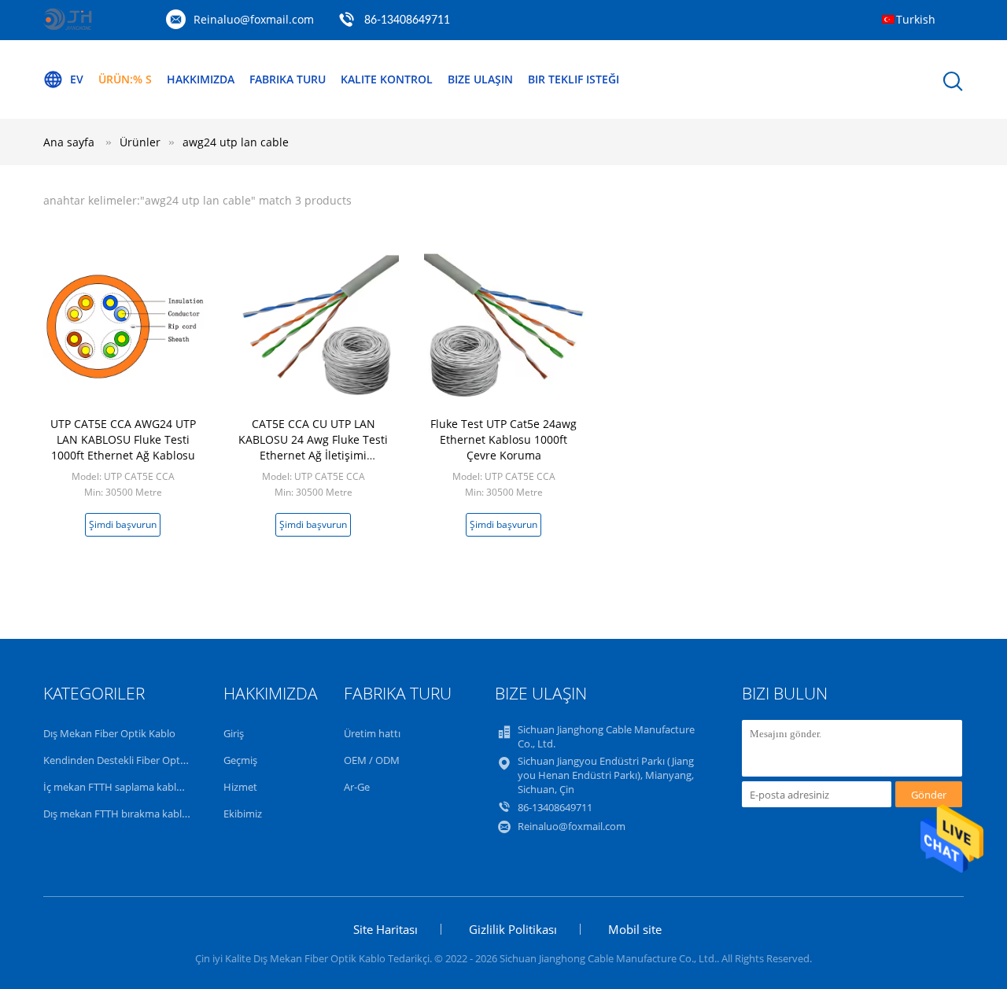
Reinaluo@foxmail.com (254, 19)
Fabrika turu (287, 79)
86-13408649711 (407, 20)
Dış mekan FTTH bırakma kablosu (121, 813)
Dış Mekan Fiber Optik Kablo (109, 733)
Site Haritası (385, 929)
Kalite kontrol (387, 79)
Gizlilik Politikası (513, 929)
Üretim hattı (372, 733)
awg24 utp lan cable (236, 142)
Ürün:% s (125, 79)
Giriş (233, 733)
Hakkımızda (200, 79)
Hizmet (240, 787)
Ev (76, 79)
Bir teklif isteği (573, 79)
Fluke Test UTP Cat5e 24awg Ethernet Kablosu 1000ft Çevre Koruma (503, 439)
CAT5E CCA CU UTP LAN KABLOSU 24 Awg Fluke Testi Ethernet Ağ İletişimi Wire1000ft (313, 447)
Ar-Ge (357, 787)
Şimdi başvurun (123, 524)
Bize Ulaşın (480, 79)
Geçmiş (240, 760)
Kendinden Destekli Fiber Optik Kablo (130, 760)
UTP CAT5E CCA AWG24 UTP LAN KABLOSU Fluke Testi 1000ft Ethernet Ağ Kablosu (123, 439)
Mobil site (635, 929)
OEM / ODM (372, 760)
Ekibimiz (242, 813)
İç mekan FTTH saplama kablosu (118, 787)
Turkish (915, 19)
